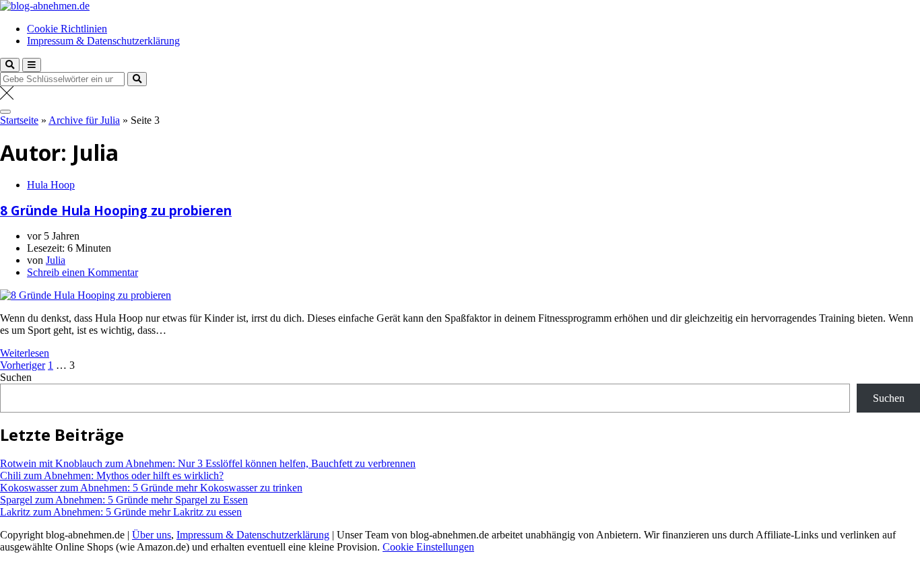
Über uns (151, 534)
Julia (55, 260)
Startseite (19, 120)
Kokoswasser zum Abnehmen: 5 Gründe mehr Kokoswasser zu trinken (151, 487)
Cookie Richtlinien (67, 28)
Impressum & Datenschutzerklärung (103, 40)
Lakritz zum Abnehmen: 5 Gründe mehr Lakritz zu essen (121, 512)
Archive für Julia (84, 120)
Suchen (16, 377)
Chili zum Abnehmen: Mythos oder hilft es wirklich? (112, 475)
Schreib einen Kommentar (82, 272)
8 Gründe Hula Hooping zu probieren (116, 210)
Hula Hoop (51, 184)
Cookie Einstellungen (428, 547)
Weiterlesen (24, 353)
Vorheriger (22, 365)
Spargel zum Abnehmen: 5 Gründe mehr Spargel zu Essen (124, 499)
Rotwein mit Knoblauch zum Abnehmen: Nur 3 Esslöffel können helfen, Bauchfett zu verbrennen (208, 463)
